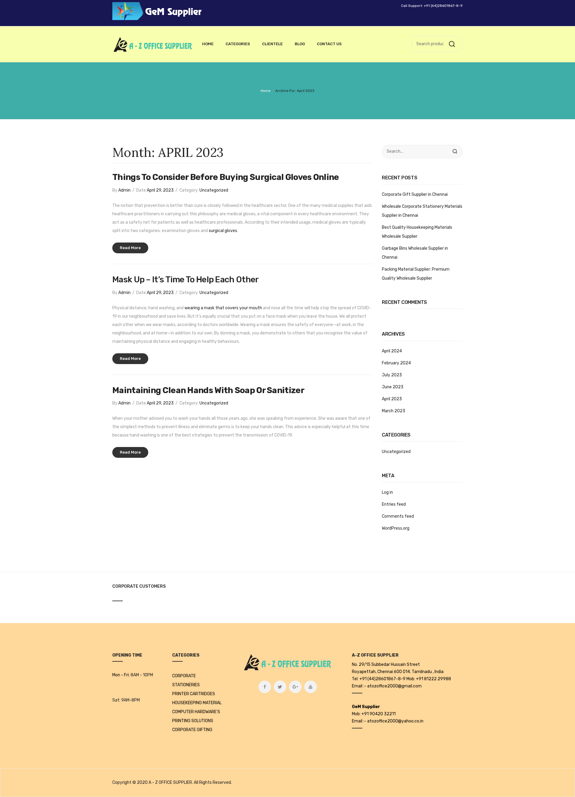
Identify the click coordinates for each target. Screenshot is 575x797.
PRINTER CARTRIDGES (193, 693)
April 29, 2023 (160, 190)
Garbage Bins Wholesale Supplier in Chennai (415, 253)
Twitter (280, 687)
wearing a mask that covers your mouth (223, 307)
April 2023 (392, 398)
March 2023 (393, 410)
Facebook (264, 687)
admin (124, 190)
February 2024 (396, 363)
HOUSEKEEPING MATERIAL (197, 702)
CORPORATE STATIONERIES (186, 680)
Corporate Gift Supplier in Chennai (415, 194)
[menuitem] (208, 44)
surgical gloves (223, 230)
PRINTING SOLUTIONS (192, 720)
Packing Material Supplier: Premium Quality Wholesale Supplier (416, 274)
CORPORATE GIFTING (192, 729)
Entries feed (394, 504)
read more (130, 248)
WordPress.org (395, 528)
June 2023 (392, 387)
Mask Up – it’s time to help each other (185, 279)
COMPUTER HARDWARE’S (196, 711)
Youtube (310, 687)
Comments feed (398, 516)
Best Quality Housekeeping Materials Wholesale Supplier (417, 232)
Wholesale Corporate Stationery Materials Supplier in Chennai (422, 211)
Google (295, 687)
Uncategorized (213, 190)
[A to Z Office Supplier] (152, 44)
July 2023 (392, 375)
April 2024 (392, 351)
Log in (387, 492)
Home (265, 91)
